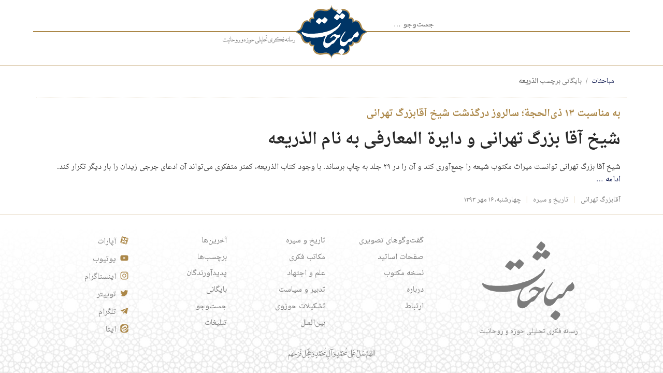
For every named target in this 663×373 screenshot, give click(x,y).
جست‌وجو (211, 306)
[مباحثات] (331, 32)
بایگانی (216, 290)
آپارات (106, 242)
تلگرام (107, 312)
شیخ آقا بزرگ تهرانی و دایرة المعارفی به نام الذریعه (444, 139)
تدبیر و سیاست (302, 290)
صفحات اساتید (401, 257)
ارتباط (414, 306)
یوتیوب (104, 259)
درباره (415, 290)
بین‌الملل (312, 323)
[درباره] (259, 40)
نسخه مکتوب (404, 273)
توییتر (106, 295)
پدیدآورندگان (206, 273)
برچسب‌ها (212, 257)
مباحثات (603, 81)
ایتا (111, 330)
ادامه (608, 180)
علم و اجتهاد (306, 273)
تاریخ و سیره (551, 200)
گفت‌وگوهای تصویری (391, 241)
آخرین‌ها (214, 241)
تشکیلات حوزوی (300, 306)
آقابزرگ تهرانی (601, 200)
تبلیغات (216, 323)
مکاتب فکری (307, 257)
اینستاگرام (100, 277)
